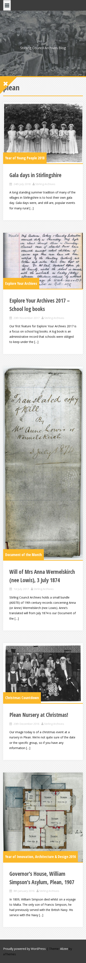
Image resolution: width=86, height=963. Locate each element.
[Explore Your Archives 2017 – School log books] (43, 261)
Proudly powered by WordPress (24, 949)
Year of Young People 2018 (24, 157)
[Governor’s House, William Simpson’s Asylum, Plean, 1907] (43, 817)
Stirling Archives (45, 184)
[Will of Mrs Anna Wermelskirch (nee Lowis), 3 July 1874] (43, 463)
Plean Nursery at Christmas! (38, 715)
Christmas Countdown (22, 697)
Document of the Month (23, 554)
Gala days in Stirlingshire (35, 175)
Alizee (64, 949)
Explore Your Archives (21, 283)
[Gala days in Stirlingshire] (43, 132)
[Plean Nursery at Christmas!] (43, 673)
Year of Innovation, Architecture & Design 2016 (40, 856)
